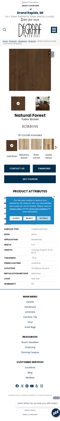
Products (13, 41)
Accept (15, 218)
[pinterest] (26, 386)
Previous (4, 102)
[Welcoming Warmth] (24, 144)
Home (5, 41)
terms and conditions (38, 209)
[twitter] (22, 386)
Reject (29, 218)
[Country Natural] (48, 144)
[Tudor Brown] (12, 145)
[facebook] (17, 386)
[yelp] (36, 386)
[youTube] (32, 386)
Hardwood (22, 41)
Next (55, 102)
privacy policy (16, 209)
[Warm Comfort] (36, 144)
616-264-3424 (31, 19)
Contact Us (17, 168)
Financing (44, 168)
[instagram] (41, 386)
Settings (43, 218)
